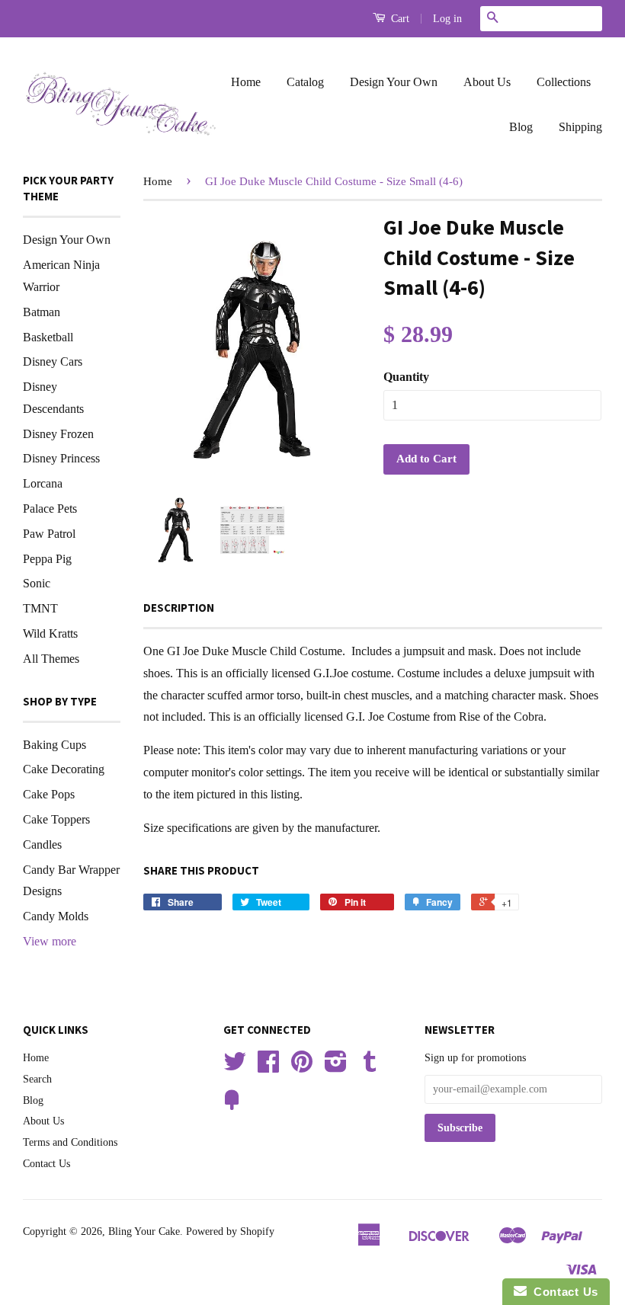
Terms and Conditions (70, 1142)
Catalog (305, 81)
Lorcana (42, 483)
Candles (42, 844)
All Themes (51, 658)
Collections (564, 81)
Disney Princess (61, 458)
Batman (41, 311)
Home (246, 81)
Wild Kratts (50, 633)
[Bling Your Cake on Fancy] (231, 1105)
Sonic (36, 583)
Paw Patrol (49, 533)
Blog (521, 126)
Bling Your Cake (144, 1231)
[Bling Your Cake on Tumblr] (369, 1067)
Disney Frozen (58, 433)
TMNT (40, 608)
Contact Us (46, 1163)
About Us (487, 81)
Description (178, 607)
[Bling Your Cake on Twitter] (234, 1067)
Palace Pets (50, 508)
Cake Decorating (63, 769)
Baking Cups (54, 744)
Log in (447, 18)
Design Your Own (394, 81)
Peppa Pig (47, 558)
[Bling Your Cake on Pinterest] (301, 1067)
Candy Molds (55, 916)
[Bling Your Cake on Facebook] (268, 1067)
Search (37, 1079)
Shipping (580, 126)
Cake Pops (49, 794)
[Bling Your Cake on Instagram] (336, 1067)
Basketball (48, 337)
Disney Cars (52, 361)
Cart (398, 18)
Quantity (406, 376)
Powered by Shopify (230, 1231)
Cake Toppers (56, 819)
